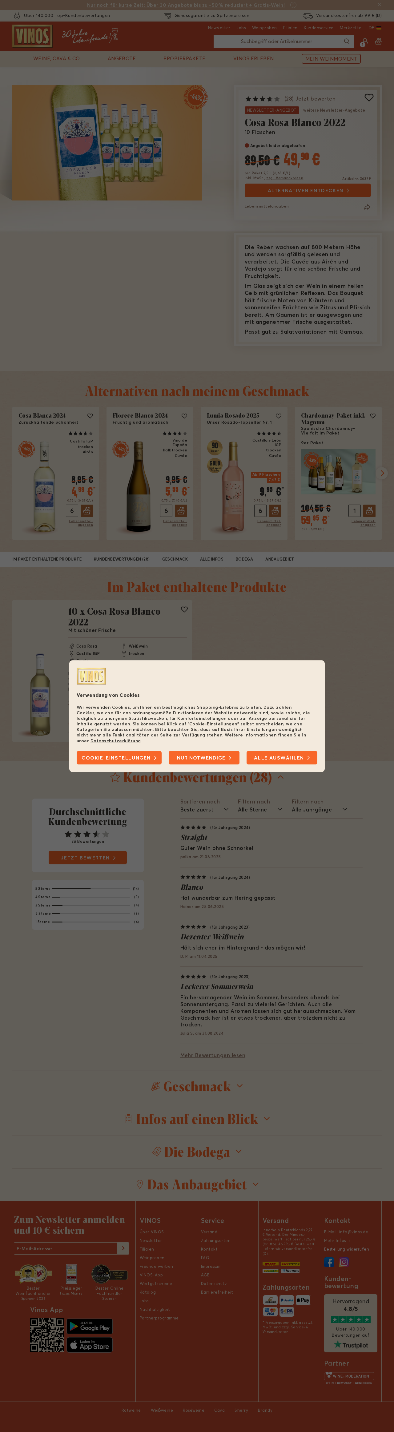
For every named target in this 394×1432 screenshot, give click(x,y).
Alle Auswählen (279, 758)
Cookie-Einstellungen (116, 758)
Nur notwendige (201, 758)
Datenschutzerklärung (115, 741)
